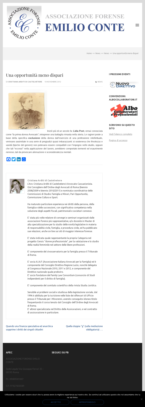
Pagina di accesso (118, 140)
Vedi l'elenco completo (120, 134)
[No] (141, 399)
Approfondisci (87, 402)
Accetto (56, 402)
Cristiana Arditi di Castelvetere (25, 82)
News (100, 82)
